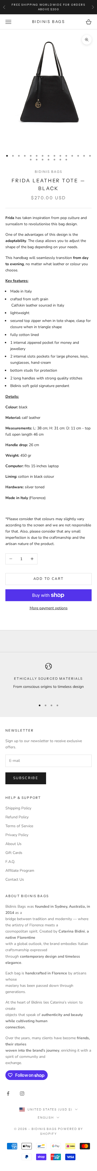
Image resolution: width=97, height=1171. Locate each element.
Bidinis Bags (49, 172)
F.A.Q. (10, 861)
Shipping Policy (18, 808)
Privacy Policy (16, 834)
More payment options (49, 608)
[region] (48, 679)
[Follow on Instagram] (22, 1093)
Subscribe (25, 778)
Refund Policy (17, 817)
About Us (13, 843)
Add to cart (48, 578)
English (46, 1117)
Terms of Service (19, 826)
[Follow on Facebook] (8, 1093)
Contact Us (14, 879)
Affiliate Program (19, 870)
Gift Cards (13, 852)
